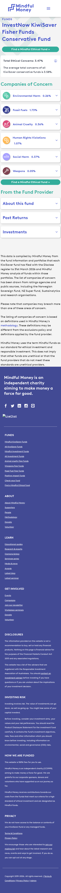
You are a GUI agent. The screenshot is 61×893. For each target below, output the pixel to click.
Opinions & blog (12, 554)
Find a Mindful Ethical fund (17, 485)
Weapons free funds (14, 466)
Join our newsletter (14, 605)
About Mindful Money (15, 503)
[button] (48, 8)
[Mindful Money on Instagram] (26, 406)
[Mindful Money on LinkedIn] (20, 406)
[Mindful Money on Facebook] (6, 406)
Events (8, 595)
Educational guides (14, 544)
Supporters (10, 507)
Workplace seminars (14, 610)
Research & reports (13, 549)
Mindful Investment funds (17, 451)
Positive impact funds (15, 475)
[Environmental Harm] (6, 95)
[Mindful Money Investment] (21, 8)
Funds (7, 19)
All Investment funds (14, 456)
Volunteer (9, 527)
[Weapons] (6, 171)
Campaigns (10, 600)
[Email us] (33, 406)
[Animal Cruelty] (6, 124)
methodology (9, 325)
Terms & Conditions (13, 833)
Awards (8, 568)
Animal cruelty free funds (16, 461)
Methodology (11, 517)
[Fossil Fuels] (6, 110)
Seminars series (12, 558)
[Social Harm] (6, 156)
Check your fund (12, 480)
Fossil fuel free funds (14, 471)
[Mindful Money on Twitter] (13, 406)
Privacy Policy (11, 838)
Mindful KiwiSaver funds (16, 442)
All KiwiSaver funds (13, 446)
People (8, 512)
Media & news (11, 563)
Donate (8, 522)
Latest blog (10, 573)
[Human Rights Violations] (6, 140)
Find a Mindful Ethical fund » (30, 49)
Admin (33, 880)
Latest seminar (12, 578)
